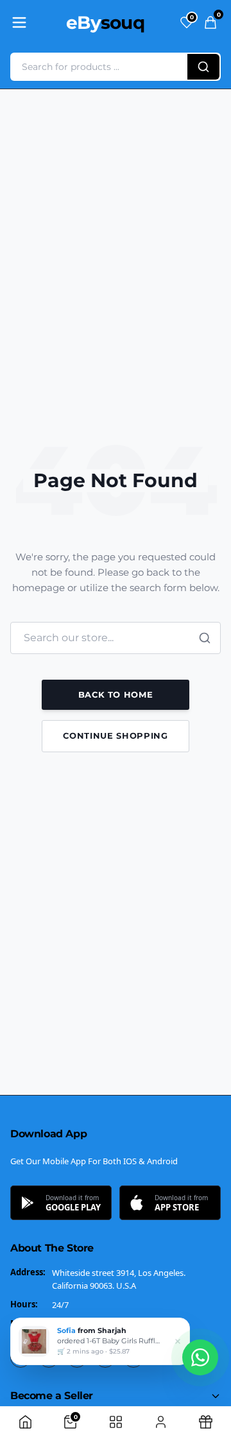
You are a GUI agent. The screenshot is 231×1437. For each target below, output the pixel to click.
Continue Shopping (115, 735)
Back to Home (115, 694)
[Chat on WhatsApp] (200, 1357)
